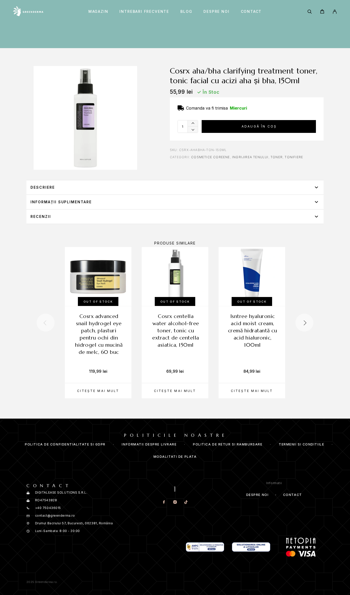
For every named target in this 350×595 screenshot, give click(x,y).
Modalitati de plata (175, 457)
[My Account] (334, 11)
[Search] (309, 11)
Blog (186, 11)
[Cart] (322, 12)
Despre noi (216, 11)
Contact (251, 11)
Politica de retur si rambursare (227, 444)
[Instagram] (174, 502)
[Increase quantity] (193, 123)
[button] (175, 187)
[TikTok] (185, 502)
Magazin (98, 11)
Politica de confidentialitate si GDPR (65, 444)
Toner (277, 157)
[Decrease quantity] (193, 129)
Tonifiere (294, 157)
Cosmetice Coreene (210, 157)
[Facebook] (163, 502)
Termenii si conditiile (301, 444)
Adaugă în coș (259, 126)
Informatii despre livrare (149, 444)
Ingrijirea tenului (250, 157)
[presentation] (46, 323)
